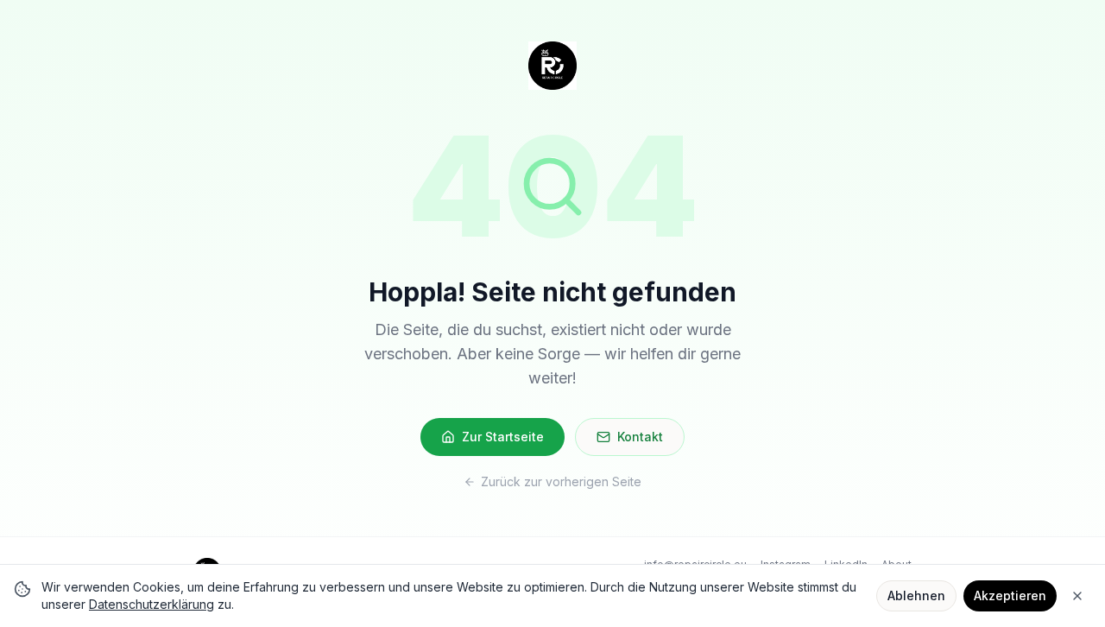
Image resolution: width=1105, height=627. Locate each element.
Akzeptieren (1010, 595)
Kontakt (640, 436)
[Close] (1077, 596)
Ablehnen (916, 595)
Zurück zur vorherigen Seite (561, 481)
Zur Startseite (503, 436)
